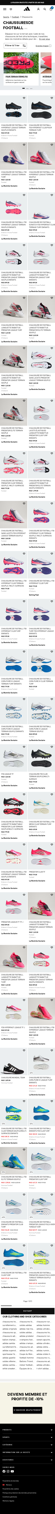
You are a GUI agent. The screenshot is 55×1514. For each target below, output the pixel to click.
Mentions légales (8, 1501)
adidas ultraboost (44, 1329)
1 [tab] (23, 87)
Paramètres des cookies (11, 1489)
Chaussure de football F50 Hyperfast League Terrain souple (41, 1030)
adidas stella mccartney (44, 1347)
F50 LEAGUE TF (7, 774)
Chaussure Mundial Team (13, 1078)
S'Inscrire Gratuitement (27, 1410)
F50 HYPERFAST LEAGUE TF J (13, 1027)
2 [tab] (27, 87)
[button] (24, 98)
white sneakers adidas (10, 1369)
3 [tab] (31, 87)
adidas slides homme (44, 1354)
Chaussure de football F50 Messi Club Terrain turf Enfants (41, 824)
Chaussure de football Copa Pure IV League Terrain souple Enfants (12, 729)
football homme (27, 1358)
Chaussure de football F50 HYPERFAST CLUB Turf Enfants (13, 631)
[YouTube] (12, 1471)
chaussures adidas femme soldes (27, 1347)
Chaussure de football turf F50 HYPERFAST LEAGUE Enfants (41, 631)
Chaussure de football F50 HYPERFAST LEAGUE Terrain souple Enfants (13, 127)
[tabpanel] (27, 704)
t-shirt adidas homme (44, 1369)
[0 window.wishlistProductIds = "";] (11, 9)
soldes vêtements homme (10, 1361)
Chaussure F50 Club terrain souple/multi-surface (39, 776)
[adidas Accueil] (27, 9)
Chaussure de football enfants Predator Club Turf (12, 1224)
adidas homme (43, 1325)
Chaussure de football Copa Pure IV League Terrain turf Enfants (12, 681)
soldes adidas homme (27, 1333)
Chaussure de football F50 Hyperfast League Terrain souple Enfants (13, 224)
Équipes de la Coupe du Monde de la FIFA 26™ (27, 1369)
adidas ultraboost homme (44, 1343)
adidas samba (9, 1343)
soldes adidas (26, 1325)
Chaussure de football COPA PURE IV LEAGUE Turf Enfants (40, 1080)
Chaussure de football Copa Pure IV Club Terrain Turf (41, 681)
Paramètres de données (11, 1481)
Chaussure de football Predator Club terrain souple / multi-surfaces (12, 483)
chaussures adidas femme (44, 1361)
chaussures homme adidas (44, 1333)
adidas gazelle (9, 1358)
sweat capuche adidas (44, 1340)
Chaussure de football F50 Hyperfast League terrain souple (41, 174)
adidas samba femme (10, 1365)
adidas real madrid (27, 1329)
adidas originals (10, 1329)
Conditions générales (10, 1497)
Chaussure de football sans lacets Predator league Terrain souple (40, 378)
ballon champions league (10, 1340)
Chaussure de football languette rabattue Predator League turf (12, 327)
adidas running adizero (44, 1351)
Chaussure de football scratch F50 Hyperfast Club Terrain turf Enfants (42, 224)
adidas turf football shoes (27, 1351)
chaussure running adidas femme (44, 1336)
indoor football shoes (27, 1365)
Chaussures (27, 17)
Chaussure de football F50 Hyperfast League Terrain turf (13, 174)
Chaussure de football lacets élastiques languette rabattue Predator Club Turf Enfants (40, 433)
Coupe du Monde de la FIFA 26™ (27, 1354)
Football (15, 17)
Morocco (9, 1485)
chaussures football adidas (27, 1322)
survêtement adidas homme (10, 1325)
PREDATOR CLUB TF (37, 872)
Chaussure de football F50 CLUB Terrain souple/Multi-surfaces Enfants (14, 1131)
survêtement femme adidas (10, 1347)
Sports (6, 17)
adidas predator (27, 1336)
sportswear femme (10, 1354)
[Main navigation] (5, 8)
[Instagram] (8, 1471)
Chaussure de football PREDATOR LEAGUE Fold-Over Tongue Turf (42, 1224)
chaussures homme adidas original (10, 1322)
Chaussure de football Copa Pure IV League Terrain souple (40, 729)
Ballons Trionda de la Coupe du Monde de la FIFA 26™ (27, 1361)
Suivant (27, 1311)
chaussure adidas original (10, 1336)
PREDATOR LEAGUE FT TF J (12, 922)
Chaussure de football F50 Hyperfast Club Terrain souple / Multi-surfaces (13, 583)
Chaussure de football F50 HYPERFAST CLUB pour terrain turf (40, 127)
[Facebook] (4, 1471)
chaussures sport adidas (10, 1333)
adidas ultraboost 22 (44, 1365)
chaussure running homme (44, 1322)
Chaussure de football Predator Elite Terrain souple (12, 430)
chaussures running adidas (44, 1358)
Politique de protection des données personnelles (19, 1493)
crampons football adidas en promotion (27, 1340)
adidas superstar (10, 1351)
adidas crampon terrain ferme (27, 1343)
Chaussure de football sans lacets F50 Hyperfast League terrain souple (13, 533)
